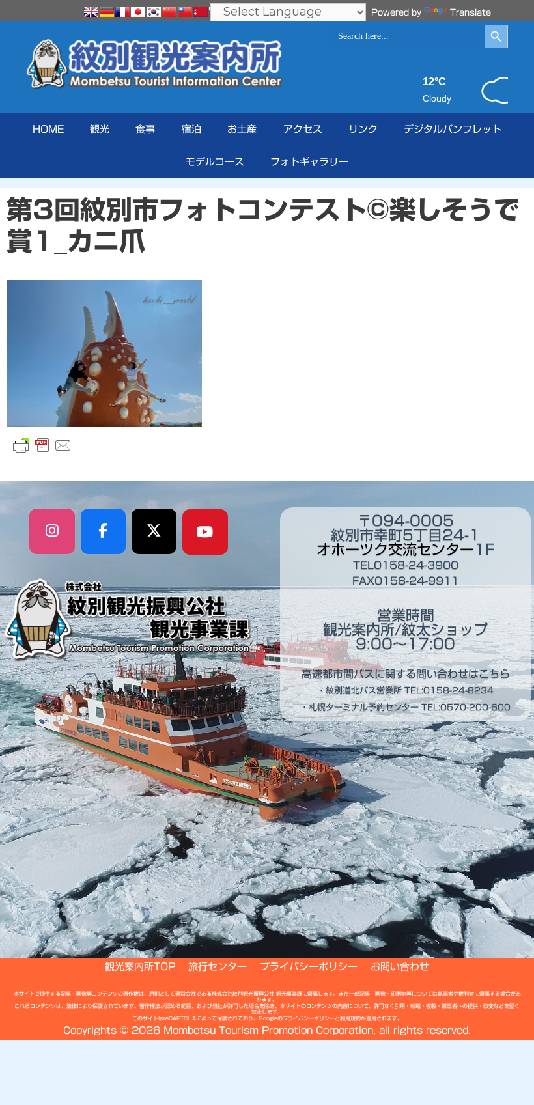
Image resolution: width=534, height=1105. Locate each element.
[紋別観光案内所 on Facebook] (103, 531)
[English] (91, 12)
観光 (99, 129)
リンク (363, 129)
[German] (107, 12)
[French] (122, 12)
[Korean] (154, 12)
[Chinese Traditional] (185, 12)
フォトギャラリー (309, 162)
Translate (470, 12)
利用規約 (350, 1018)
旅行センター (217, 967)
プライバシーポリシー (309, 967)
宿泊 (191, 129)
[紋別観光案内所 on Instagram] (52, 531)
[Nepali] (200, 12)
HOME (48, 129)
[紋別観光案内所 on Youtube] (205, 532)
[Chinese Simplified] (169, 12)
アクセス (302, 129)
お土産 (242, 129)
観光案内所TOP (140, 967)
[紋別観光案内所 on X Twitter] (154, 531)
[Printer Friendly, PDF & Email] (42, 445)
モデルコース (215, 162)
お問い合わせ (400, 967)
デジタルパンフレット (452, 129)
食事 (145, 129)
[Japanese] (138, 12)
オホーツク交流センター (395, 549)
